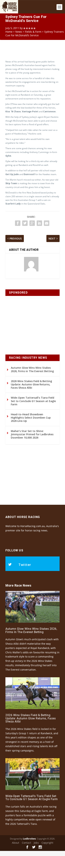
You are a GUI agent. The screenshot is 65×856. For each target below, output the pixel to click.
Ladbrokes (29, 838)
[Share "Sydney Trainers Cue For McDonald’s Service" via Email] (46, 223)
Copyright (47, 842)
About (15, 842)
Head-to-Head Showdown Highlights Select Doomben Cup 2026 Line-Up (31, 418)
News (18, 31)
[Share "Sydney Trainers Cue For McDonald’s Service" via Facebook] (17, 223)
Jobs (36, 842)
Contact (26, 842)
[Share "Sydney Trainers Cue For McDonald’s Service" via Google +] (32, 223)
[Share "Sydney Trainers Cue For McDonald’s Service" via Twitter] (25, 223)
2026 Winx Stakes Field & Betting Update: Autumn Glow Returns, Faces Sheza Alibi (31, 384)
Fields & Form (33, 31)
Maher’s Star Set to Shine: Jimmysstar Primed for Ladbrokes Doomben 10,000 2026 (32, 434)
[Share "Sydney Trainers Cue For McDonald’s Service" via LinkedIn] (39, 223)
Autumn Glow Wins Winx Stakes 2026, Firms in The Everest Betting (32, 369)
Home (8, 31)
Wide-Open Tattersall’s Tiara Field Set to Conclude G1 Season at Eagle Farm (33, 401)
